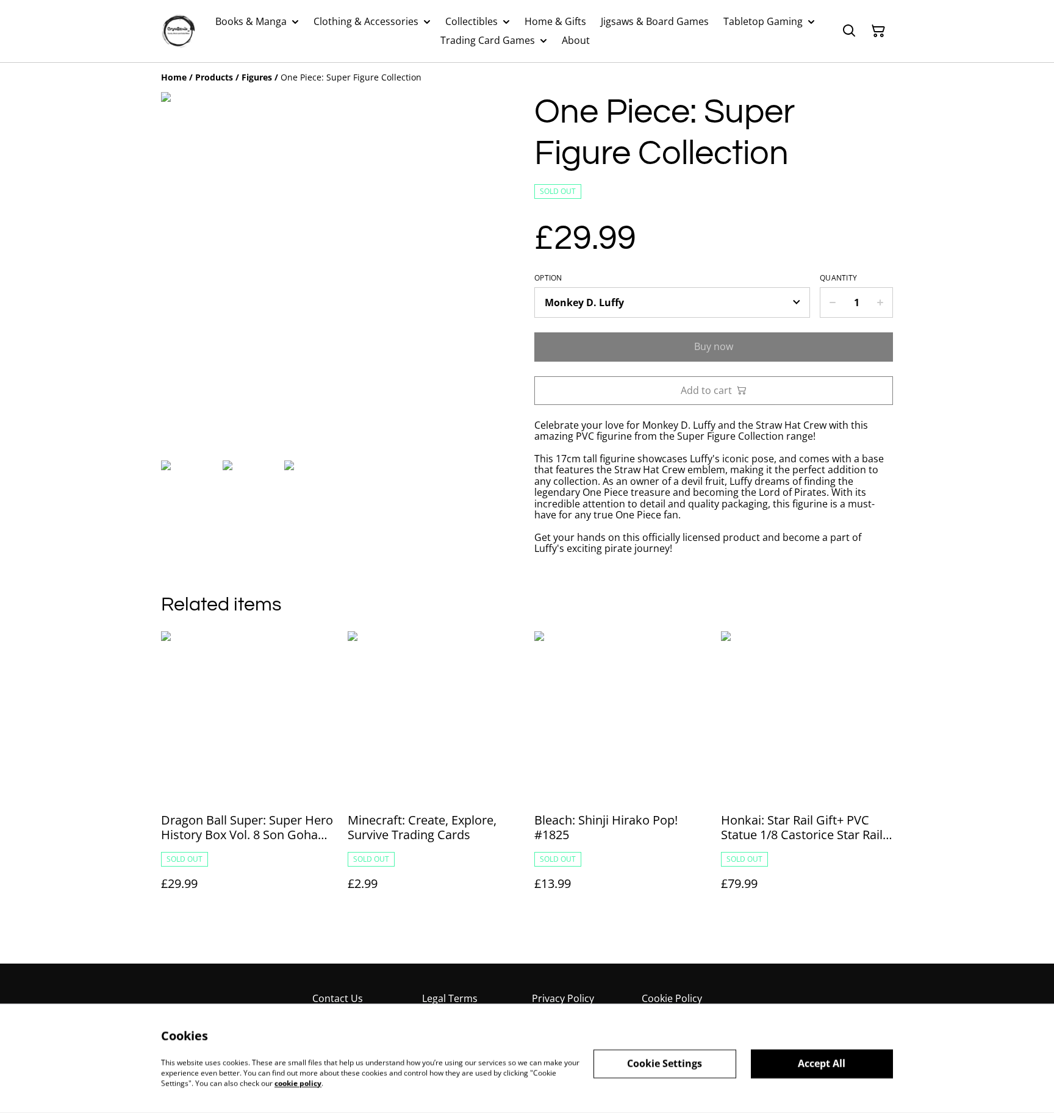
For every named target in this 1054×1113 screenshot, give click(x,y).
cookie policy (297, 1083)
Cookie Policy (672, 998)
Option (548, 278)
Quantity (838, 278)
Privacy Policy (563, 998)
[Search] (849, 31)
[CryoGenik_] (178, 31)
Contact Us (337, 998)
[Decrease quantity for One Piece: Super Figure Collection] (832, 302)
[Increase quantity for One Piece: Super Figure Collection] (880, 302)
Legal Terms (450, 998)
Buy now (713, 346)
